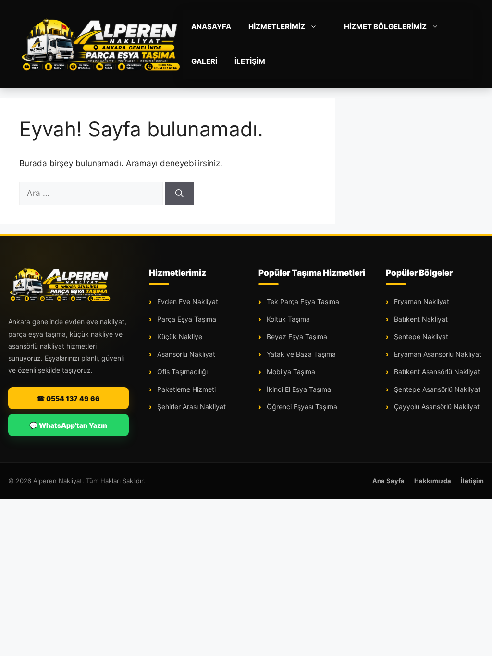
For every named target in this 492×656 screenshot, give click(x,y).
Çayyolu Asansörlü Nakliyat (436, 406)
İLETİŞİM (249, 61)
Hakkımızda (432, 481)
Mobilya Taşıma (290, 371)
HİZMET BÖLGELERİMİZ (385, 26)
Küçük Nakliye (178, 336)
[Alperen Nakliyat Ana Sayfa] (60, 284)
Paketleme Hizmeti (185, 389)
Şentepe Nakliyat (420, 336)
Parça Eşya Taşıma (185, 319)
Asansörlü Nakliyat (185, 354)
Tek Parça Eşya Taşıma (302, 301)
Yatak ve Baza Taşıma (300, 354)
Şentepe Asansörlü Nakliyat (436, 389)
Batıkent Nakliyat (420, 319)
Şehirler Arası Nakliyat (190, 406)
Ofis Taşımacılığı (181, 371)
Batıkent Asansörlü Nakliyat (436, 371)
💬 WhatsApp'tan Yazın (68, 425)
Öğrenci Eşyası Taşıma (301, 406)
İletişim (472, 481)
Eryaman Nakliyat (420, 301)
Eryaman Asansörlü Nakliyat (436, 354)
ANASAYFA (211, 26)
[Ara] (179, 193)
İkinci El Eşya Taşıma (298, 389)
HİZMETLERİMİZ (276, 26)
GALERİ (204, 61)
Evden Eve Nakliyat (186, 301)
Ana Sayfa (388, 481)
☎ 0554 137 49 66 (68, 398)
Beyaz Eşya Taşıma (296, 336)
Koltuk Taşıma (287, 319)
